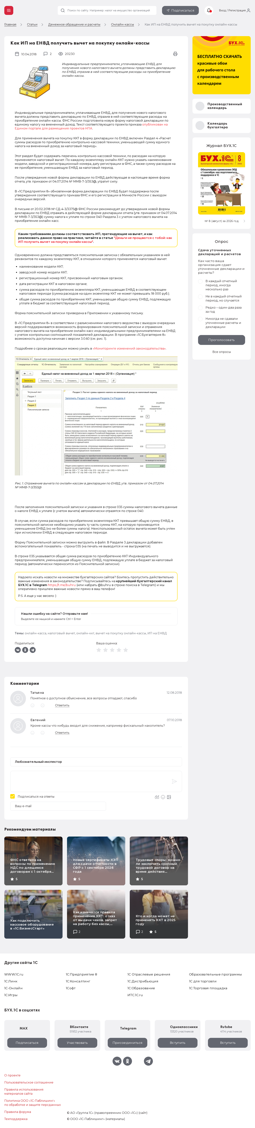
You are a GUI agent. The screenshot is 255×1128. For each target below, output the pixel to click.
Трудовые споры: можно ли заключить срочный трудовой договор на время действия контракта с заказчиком (158, 867)
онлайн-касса (35, 633)
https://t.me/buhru (62, 585)
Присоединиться (128, 1043)
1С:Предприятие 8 (81, 974)
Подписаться (182, 10)
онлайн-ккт (85, 633)
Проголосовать (221, 340)
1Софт (71, 988)
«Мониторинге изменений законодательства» (129, 348)
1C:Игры (11, 995)
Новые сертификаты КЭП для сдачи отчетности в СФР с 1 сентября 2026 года (95, 865)
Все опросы (221, 352)
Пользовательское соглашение (28, 1082)
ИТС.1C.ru (135, 995)
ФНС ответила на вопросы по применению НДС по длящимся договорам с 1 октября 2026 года (32, 867)
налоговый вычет (61, 633)
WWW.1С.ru (13, 974)
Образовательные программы (215, 974)
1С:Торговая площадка (208, 988)
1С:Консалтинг (78, 981)
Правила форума (17, 1112)
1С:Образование (141, 988)
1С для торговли (203, 981)
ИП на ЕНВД (157, 633)
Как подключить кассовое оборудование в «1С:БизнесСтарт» (32, 924)
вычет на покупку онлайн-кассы (121, 633)
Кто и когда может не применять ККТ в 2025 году (156, 920)
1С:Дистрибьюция (143, 981)
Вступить (178, 1043)
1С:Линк (10, 981)
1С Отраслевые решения (149, 974)
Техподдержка (15, 1119)
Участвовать (77, 1043)
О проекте (12, 1075)
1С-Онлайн (13, 988)
